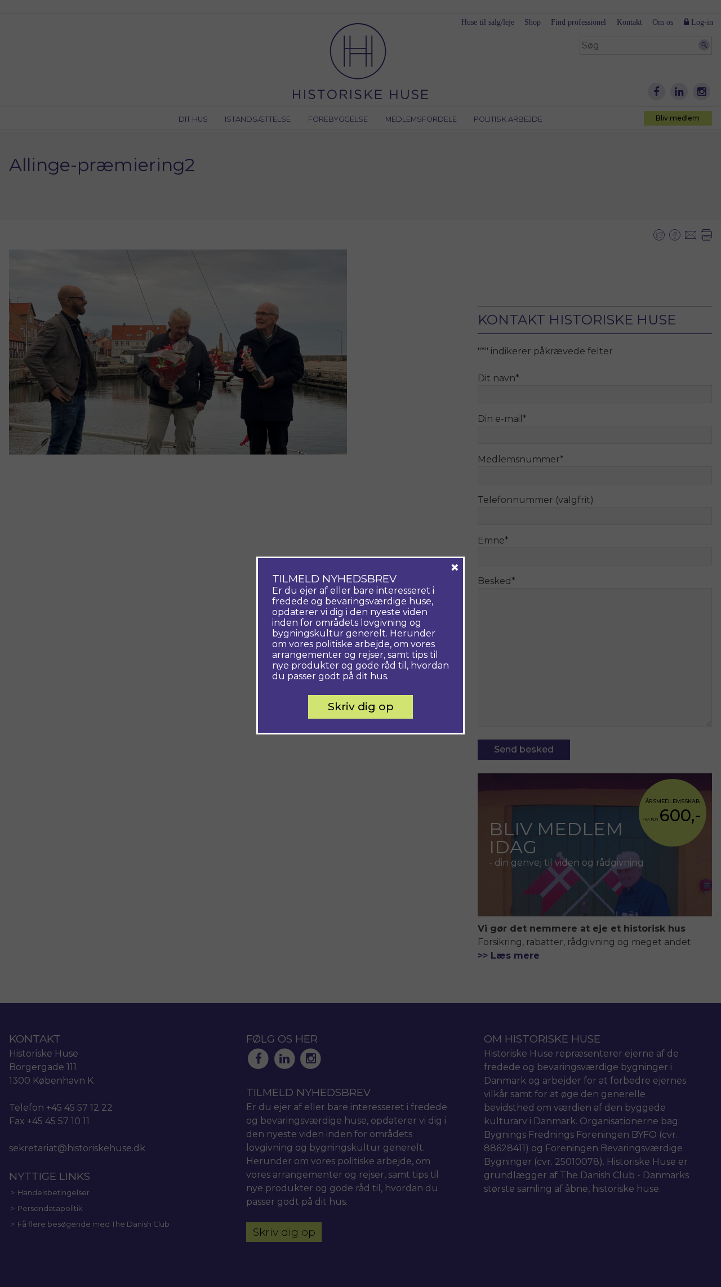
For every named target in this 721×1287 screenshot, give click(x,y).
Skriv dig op (361, 706)
